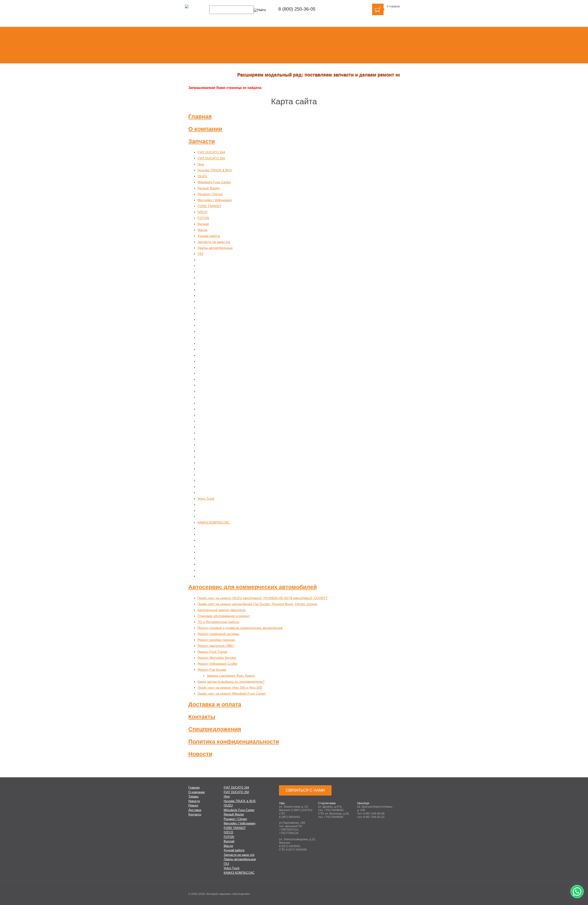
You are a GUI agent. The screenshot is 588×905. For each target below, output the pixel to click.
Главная (200, 116)
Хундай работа (209, 236)
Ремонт (193, 805)
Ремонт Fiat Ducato (212, 669)
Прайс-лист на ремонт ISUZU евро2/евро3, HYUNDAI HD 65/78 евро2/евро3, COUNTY (263, 598)
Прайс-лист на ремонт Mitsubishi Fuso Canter (232, 693)
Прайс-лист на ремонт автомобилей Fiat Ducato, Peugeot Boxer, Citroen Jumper (257, 604)
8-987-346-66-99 (373, 813)
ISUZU (202, 176)
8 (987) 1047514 (301, 810)
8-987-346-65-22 (373, 817)
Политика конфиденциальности (233, 741)
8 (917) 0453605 (289, 846)
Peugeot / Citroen (210, 194)
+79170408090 (333, 810)
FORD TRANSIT (209, 206)
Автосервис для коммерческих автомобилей (252, 587)
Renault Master (209, 188)
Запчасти (201, 141)
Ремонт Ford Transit (212, 652)
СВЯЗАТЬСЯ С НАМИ (305, 790)
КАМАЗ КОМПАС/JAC (214, 522)
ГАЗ (200, 254)
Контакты (201, 716)
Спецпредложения (214, 729)
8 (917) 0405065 (296, 849)
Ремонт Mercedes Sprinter (217, 658)
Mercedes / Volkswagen (215, 200)
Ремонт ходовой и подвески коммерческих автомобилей (240, 628)
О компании (205, 129)
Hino (201, 164)
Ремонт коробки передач (216, 640)
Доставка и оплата (214, 704)
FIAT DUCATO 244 (211, 152)
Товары (193, 796)
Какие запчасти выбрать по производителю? (231, 681)
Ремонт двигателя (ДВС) (216, 646)
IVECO (202, 212)
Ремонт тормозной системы (218, 634)
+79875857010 (288, 829)
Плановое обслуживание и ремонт (224, 616)
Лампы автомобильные (215, 248)
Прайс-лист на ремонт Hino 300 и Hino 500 (230, 687)
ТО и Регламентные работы (218, 622)
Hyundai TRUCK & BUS (215, 170)
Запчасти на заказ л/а (214, 242)
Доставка (194, 810)
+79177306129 (288, 833)
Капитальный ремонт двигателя (222, 610)
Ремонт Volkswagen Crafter (218, 663)
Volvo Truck (206, 498)
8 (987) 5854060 (289, 817)
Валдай (203, 224)
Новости (200, 754)
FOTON (203, 218)
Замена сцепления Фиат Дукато (231, 675)
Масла (202, 230)
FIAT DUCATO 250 (211, 158)
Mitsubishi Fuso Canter (214, 182)
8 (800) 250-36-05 (296, 8)
